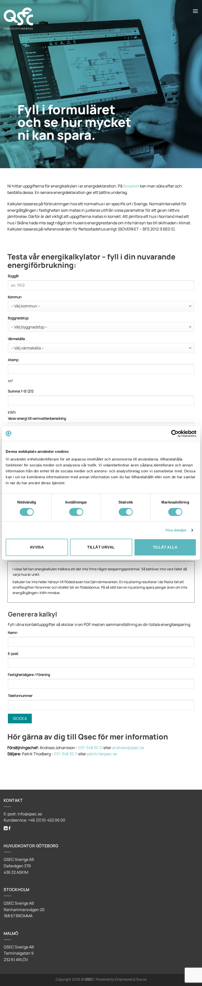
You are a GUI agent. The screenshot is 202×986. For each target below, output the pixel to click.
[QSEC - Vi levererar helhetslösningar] (52, 18)
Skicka (20, 718)
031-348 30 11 (66, 754)
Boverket (131, 186)
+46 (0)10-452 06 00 (46, 820)
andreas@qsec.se (128, 747)
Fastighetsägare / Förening (29, 674)
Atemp (13, 359)
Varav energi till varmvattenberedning (37, 418)
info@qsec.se (29, 814)
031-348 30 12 (90, 747)
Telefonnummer (20, 695)
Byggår (13, 276)
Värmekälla (16, 338)
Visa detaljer (176, 530)
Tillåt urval (101, 547)
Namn (12, 632)
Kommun (14, 297)
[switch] (76, 512)
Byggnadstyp (18, 318)
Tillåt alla (165, 547)
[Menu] (195, 11)
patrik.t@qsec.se (102, 754)
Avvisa (37, 547)
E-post (13, 653)
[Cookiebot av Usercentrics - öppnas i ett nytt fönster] (174, 433)
